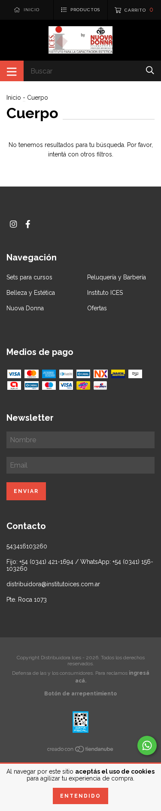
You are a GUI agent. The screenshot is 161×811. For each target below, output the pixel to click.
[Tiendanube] (80, 750)
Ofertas (97, 308)
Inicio (13, 97)
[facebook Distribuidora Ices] (28, 224)
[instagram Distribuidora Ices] (13, 224)
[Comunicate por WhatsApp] (147, 745)
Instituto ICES (105, 292)
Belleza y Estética (30, 292)
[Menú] (12, 71)
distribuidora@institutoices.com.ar (53, 584)
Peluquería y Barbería (116, 277)
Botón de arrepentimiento (80, 694)
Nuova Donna (25, 308)
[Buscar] (150, 70)
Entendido (80, 796)
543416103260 (26, 546)
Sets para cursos (29, 277)
